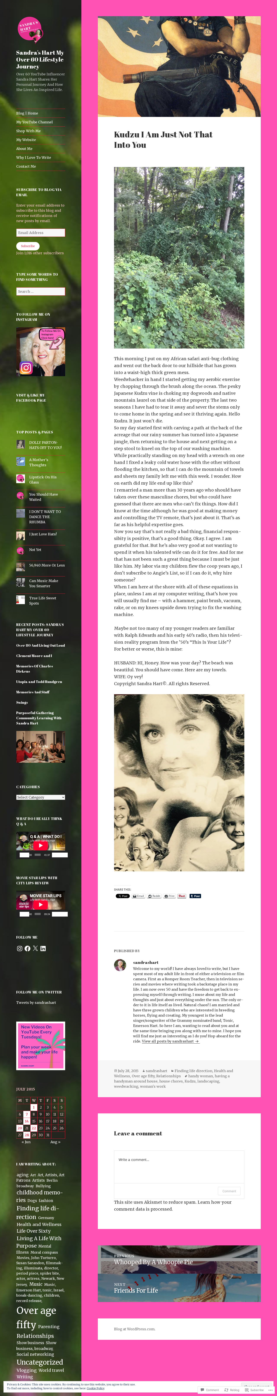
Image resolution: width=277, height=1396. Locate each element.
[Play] (24, 855)
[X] (35, 948)
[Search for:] (40, 291)
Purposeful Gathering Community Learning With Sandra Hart (38, 718)
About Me (24, 148)
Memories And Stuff (33, 692)
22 (34, 1128)
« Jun (26, 1142)
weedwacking (126, 1086)
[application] (40, 845)
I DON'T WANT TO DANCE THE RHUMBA (45, 516)
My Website (26, 140)
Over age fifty (143, 1076)
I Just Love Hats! (43, 534)
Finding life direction (193, 1071)
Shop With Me (28, 131)
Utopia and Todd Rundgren (39, 681)
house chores (171, 1081)
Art (33, 1175)
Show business (30, 1342)
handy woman (200, 1076)
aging (23, 1174)
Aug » (55, 1142)
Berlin (52, 1180)
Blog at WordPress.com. (134, 1329)
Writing (25, 1376)
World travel (51, 1370)
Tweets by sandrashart (36, 1002)
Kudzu (190, 1081)
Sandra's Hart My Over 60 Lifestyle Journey (40, 59)
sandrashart (156, 1071)
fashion (46, 1200)
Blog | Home (27, 113)
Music (35, 1284)
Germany (46, 1218)
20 (20, 1128)
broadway (25, 1186)
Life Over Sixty (34, 1231)
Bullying (43, 1186)
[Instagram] (19, 948)
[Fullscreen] (63, 855)
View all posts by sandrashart (168, 1041)
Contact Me (26, 166)
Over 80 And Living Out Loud (40, 645)
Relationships (35, 1336)
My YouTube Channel (34, 122)
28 (27, 1135)
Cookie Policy (96, 1388)
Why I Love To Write (33, 157)
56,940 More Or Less (47, 565)
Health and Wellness (39, 1224)
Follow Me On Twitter (39, 992)
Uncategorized (40, 1362)
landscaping (208, 1081)
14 (27, 1121)
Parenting (49, 1326)
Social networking (35, 1354)
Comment (229, 1191)
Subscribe (28, 246)
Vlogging (27, 1370)
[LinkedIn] (43, 948)
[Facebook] (27, 948)
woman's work (153, 1086)
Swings (22, 702)
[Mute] (56, 855)
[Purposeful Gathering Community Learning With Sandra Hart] (40, 749)
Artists (38, 1180)
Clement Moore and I (34, 655)
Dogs (32, 1201)
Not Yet (35, 550)
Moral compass (44, 1252)
